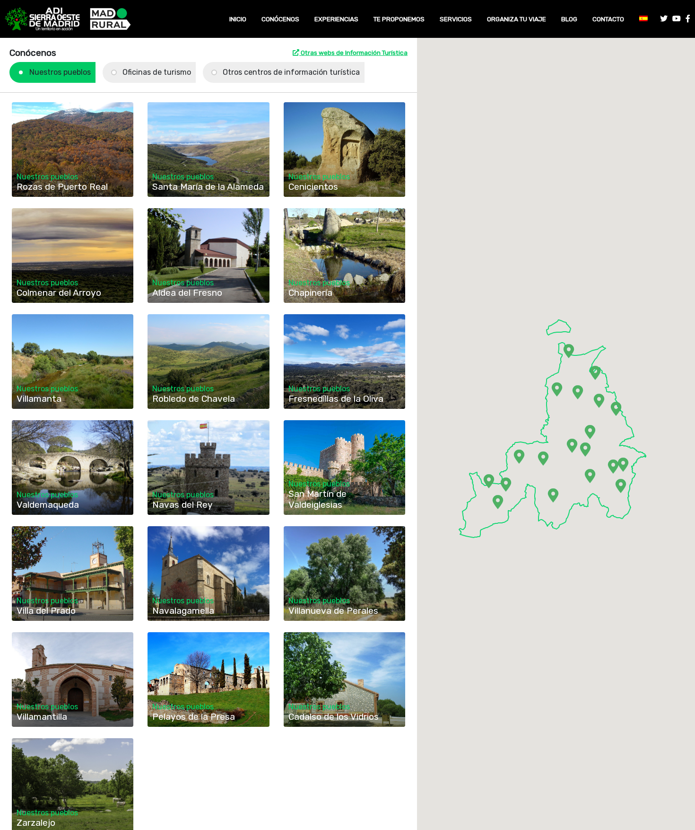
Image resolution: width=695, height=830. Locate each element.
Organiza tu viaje (516, 19)
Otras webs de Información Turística (353, 52)
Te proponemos (399, 19)
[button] (489, 481)
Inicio (237, 19)
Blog (569, 19)
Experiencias (336, 19)
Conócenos (280, 19)
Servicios (456, 19)
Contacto (608, 19)
